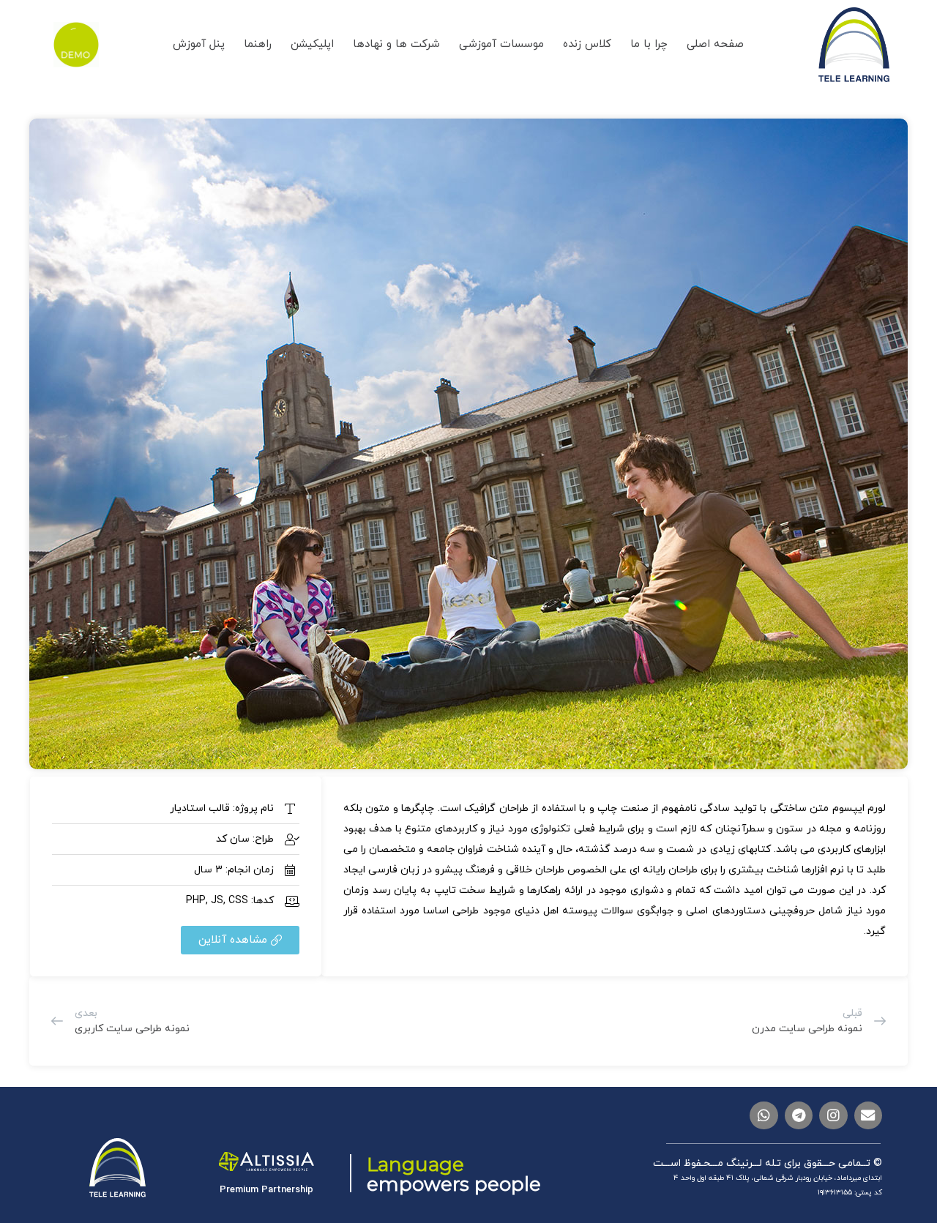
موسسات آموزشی (501, 44)
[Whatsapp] (763, 1115)
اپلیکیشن (312, 44)
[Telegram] (799, 1115)
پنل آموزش (199, 44)
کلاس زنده (587, 44)
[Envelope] (868, 1115)
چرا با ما (649, 44)
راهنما (258, 44)
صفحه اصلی (715, 44)
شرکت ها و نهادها (396, 44)
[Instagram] (833, 1115)
